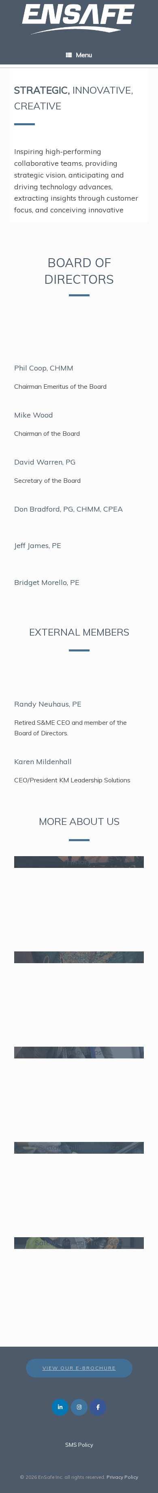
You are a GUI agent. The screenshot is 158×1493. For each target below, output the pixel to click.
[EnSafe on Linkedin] (60, 1407)
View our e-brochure (79, 1368)
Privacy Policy (122, 1477)
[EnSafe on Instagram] (79, 1407)
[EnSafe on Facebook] (98, 1407)
